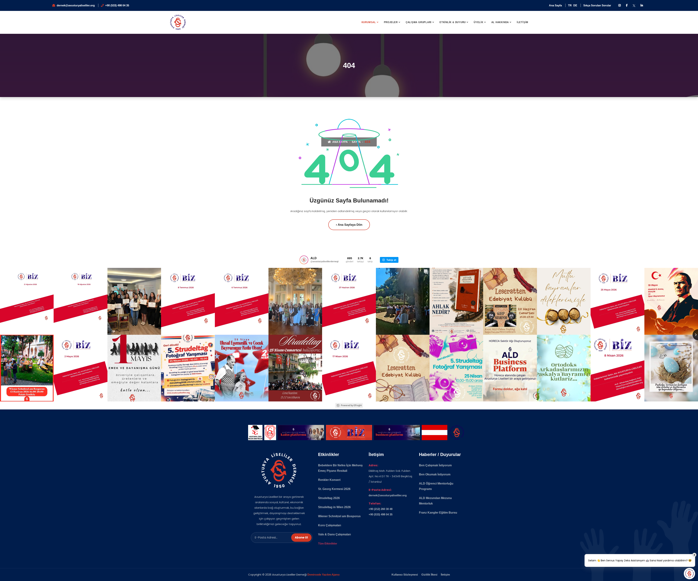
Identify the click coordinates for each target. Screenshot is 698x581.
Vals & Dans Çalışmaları (334, 534)
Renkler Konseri (329, 479)
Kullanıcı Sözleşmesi (405, 574)
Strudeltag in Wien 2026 (334, 507)
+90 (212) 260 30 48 (380, 508)
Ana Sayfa (555, 5)
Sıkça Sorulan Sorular (597, 5)
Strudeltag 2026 (329, 498)
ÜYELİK (478, 22)
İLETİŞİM (522, 22)
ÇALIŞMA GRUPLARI (419, 22)
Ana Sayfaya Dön (349, 224)
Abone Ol (301, 537)
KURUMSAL (369, 22)
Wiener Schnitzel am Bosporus (339, 516)
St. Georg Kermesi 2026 (334, 488)
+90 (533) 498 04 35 (117, 5)
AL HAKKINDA (500, 22)
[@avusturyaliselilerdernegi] (304, 260)
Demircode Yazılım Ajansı (323, 574)
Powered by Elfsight (351, 405)
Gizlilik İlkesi (429, 574)
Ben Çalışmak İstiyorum (435, 465)
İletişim (445, 574)
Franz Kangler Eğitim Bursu (438, 512)
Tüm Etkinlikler (327, 543)
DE (575, 5)
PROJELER (391, 22)
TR (570, 5)
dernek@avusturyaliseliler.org (76, 5)
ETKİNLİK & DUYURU (453, 22)
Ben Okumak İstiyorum (434, 474)
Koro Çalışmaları (329, 525)
